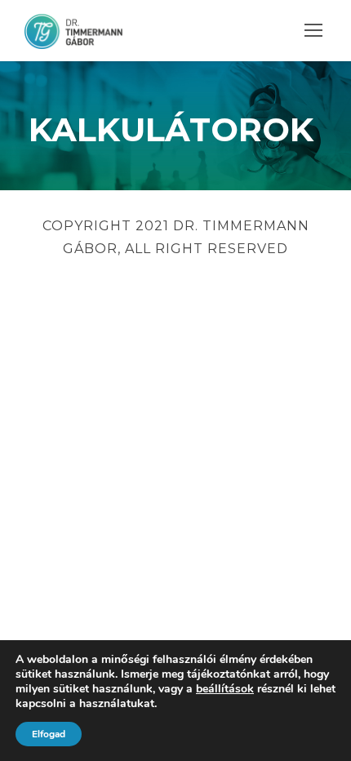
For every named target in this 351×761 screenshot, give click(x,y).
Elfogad (48, 734)
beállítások (225, 689)
